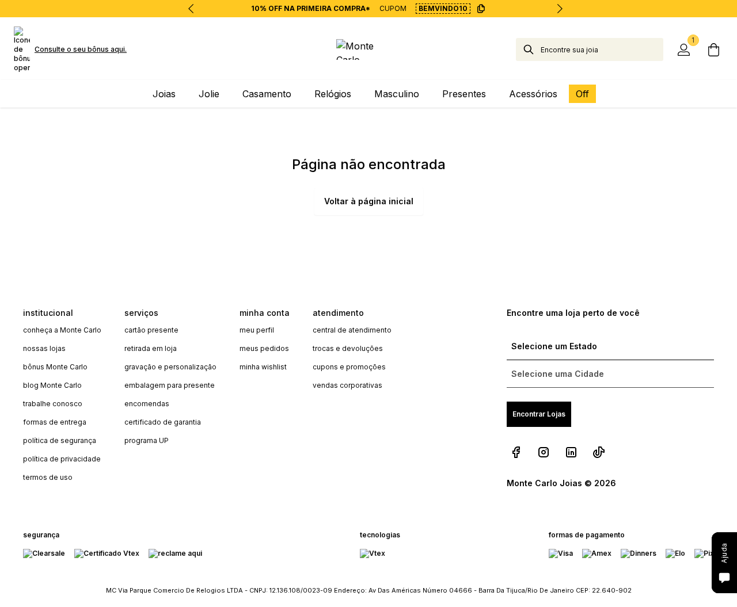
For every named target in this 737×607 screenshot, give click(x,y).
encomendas (146, 403)
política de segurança (59, 440)
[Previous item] (191, 9)
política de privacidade (62, 459)
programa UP (146, 440)
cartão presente (151, 330)
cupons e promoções (349, 366)
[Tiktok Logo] (599, 452)
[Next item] (560, 9)
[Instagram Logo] (543, 452)
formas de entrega (54, 422)
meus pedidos (264, 348)
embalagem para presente (169, 385)
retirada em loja (150, 348)
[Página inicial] (368, 49)
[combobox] (602, 49)
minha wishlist (263, 366)
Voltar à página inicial (368, 201)
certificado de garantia (162, 422)
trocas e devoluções (348, 348)
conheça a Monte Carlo (62, 330)
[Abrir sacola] (714, 49)
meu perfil (257, 330)
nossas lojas (44, 348)
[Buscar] (528, 49)
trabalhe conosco (52, 403)
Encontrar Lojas (538, 414)
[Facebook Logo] (516, 452)
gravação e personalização (170, 366)
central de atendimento (352, 330)
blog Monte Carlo (52, 385)
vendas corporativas (347, 385)
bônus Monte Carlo (55, 366)
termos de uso (48, 477)
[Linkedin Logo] (571, 452)
